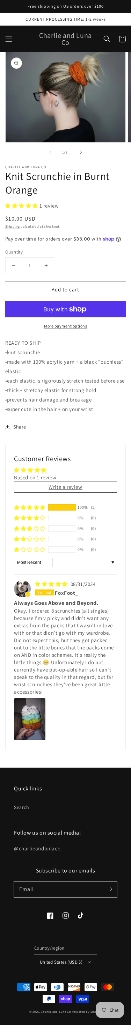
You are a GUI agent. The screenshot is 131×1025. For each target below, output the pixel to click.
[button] (8, 39)
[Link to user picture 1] (29, 719)
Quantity (14, 252)
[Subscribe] (109, 889)
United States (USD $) (61, 962)
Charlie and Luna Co (56, 1011)
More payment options (65, 326)
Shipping (12, 226)
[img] (52, 584)
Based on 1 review (35, 477)
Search (21, 807)
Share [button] (19, 427)
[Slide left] (50, 152)
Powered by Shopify (87, 1011)
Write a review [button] (65, 487)
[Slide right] (81, 152)
